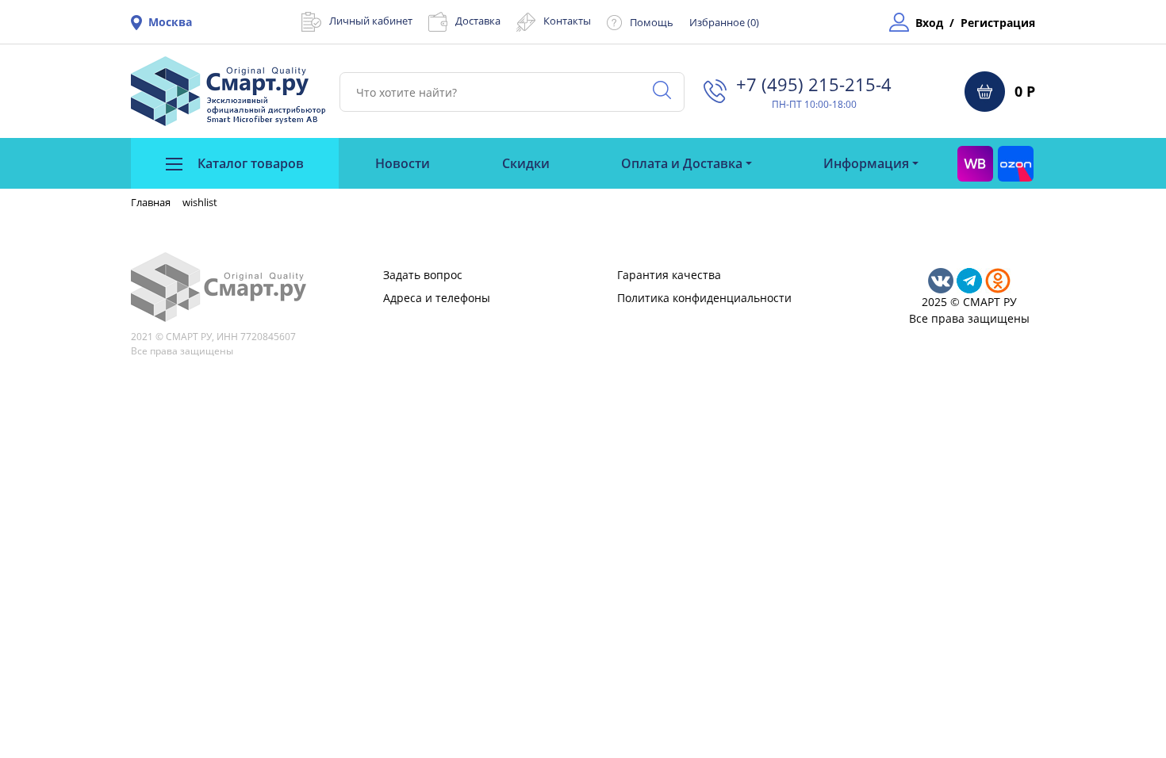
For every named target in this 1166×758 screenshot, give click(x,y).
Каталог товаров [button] (249, 163)
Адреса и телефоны (436, 297)
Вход (929, 22)
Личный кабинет (370, 20)
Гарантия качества (669, 274)
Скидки (526, 163)
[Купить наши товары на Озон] (1016, 163)
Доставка (478, 20)
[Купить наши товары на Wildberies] (975, 163)
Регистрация (998, 22)
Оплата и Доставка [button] (681, 163)
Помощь (651, 22)
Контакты (567, 20)
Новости (402, 163)
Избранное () (724, 22)
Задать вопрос (422, 274)
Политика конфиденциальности (704, 297)
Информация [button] (866, 163)
